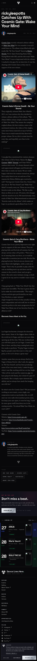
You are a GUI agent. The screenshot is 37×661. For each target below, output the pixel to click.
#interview (19, 476)
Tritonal (15, 163)
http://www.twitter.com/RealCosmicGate (16, 428)
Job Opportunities (7, 621)
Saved (3, 590)
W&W (10, 163)
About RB (4, 612)
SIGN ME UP (9, 510)
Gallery (4, 585)
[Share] (32, 3)
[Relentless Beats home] (18, 3)
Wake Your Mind (8, 45)
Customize (16, 658)
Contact (4, 614)
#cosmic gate (21, 473)
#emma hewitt (7, 476)
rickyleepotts (11, 33)
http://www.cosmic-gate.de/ (17, 417)
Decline (6, 658)
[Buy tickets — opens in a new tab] (34, 530)
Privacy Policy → (11, 653)
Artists (4, 596)
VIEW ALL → (31, 520)
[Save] (30, 525)
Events (4, 583)
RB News (4, 606)
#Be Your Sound (8, 473)
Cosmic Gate (6, 43)
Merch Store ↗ (6, 587)
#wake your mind (9, 480)
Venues (4, 599)
